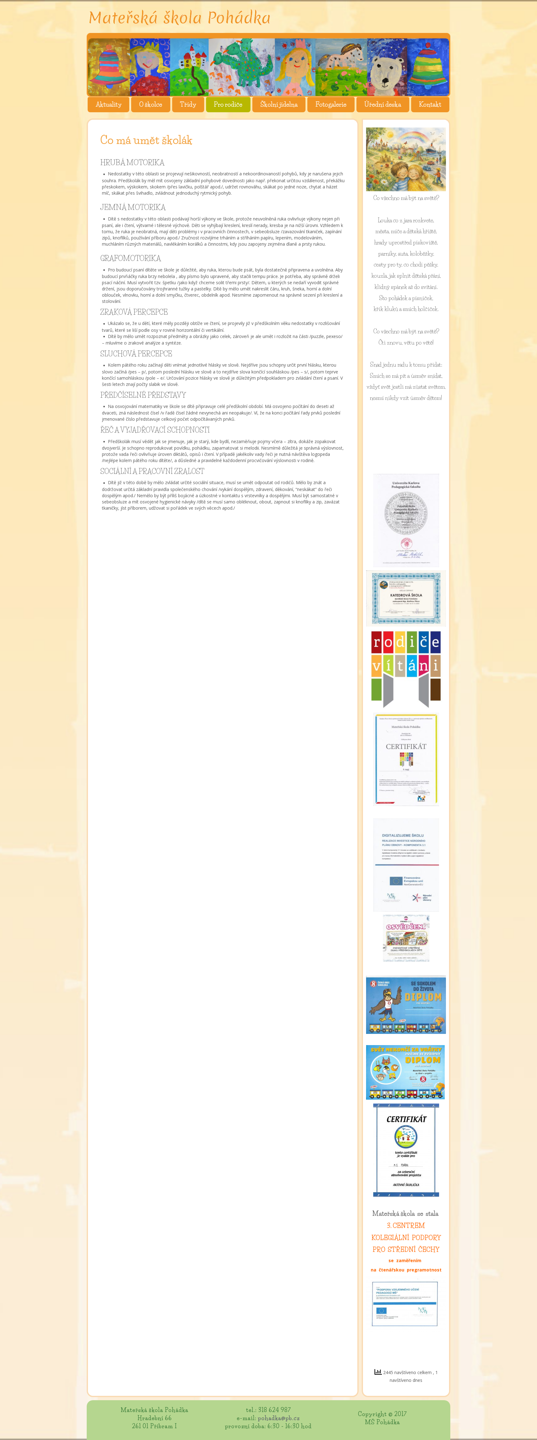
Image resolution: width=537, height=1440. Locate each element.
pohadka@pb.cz (279, 1418)
